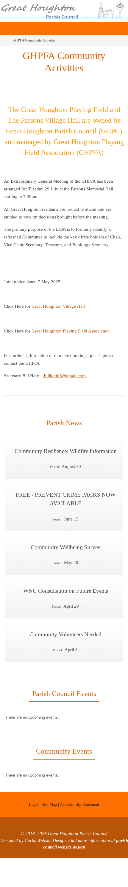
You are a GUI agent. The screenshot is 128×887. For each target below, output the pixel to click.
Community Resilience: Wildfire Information (66, 450)
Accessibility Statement (79, 795)
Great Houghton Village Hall (58, 306)
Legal (33, 795)
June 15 (71, 514)
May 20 (71, 556)
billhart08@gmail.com (64, 375)
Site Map (49, 795)
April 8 (71, 641)
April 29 (71, 599)
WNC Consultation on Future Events (65, 584)
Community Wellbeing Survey (66, 542)
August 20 (71, 465)
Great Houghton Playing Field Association (71, 330)
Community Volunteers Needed (65, 626)
